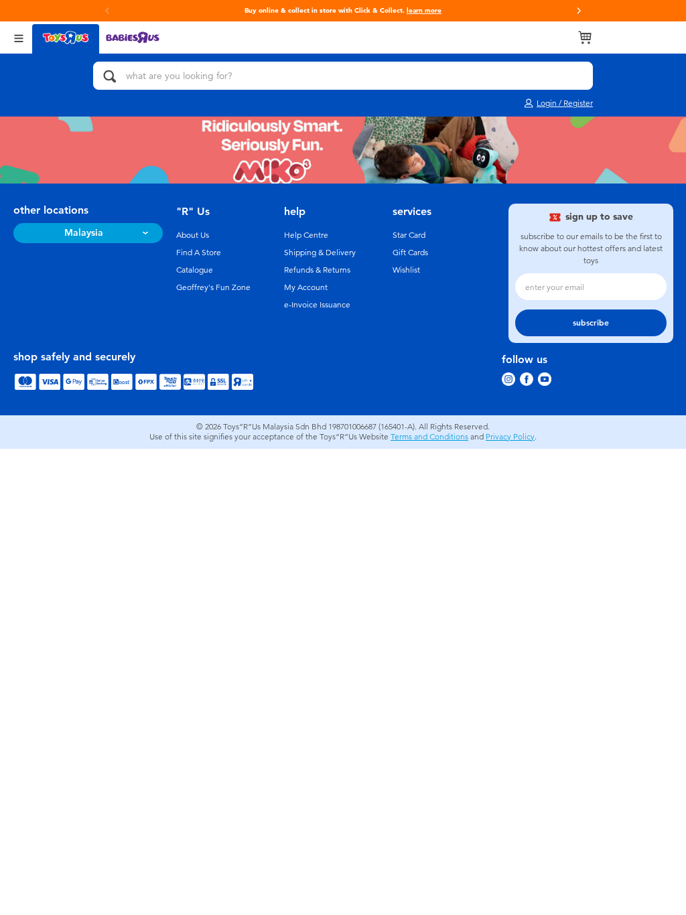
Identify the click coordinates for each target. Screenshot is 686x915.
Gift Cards (410, 252)
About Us (192, 235)
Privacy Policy (510, 436)
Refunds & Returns (317, 270)
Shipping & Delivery (320, 252)
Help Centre (306, 235)
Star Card (409, 235)
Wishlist (406, 270)
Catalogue (194, 270)
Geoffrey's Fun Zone (213, 287)
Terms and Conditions (429, 436)
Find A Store (198, 252)
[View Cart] (585, 37)
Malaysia (83, 232)
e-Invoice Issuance (317, 304)
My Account (306, 287)
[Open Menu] (19, 37)
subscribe (591, 323)
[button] (578, 10)
